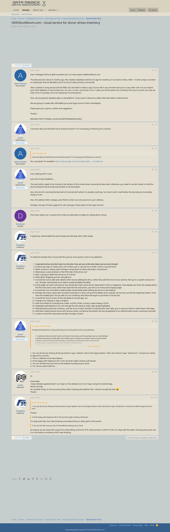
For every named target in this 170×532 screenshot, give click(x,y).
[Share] (152, 70)
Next (27, 65)
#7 (156, 253)
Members (53, 10)
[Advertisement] (85, 46)
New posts (15, 14)
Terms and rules (125, 525)
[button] (45, 10)
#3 (156, 148)
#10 (155, 398)
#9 (156, 372)
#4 (156, 169)
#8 (156, 321)
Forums (25, 10)
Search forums (26, 14)
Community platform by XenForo (85, 530)
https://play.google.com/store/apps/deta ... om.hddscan (79, 161)
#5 (156, 211)
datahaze (20, 224)
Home (16, 10)
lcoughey (20, 245)
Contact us (113, 525)
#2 (156, 124)
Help (146, 525)
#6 (156, 232)
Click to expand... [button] (94, 346)
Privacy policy (138, 525)
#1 (156, 70)
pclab (20, 385)
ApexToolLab (18, 26)
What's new (38, 10)
